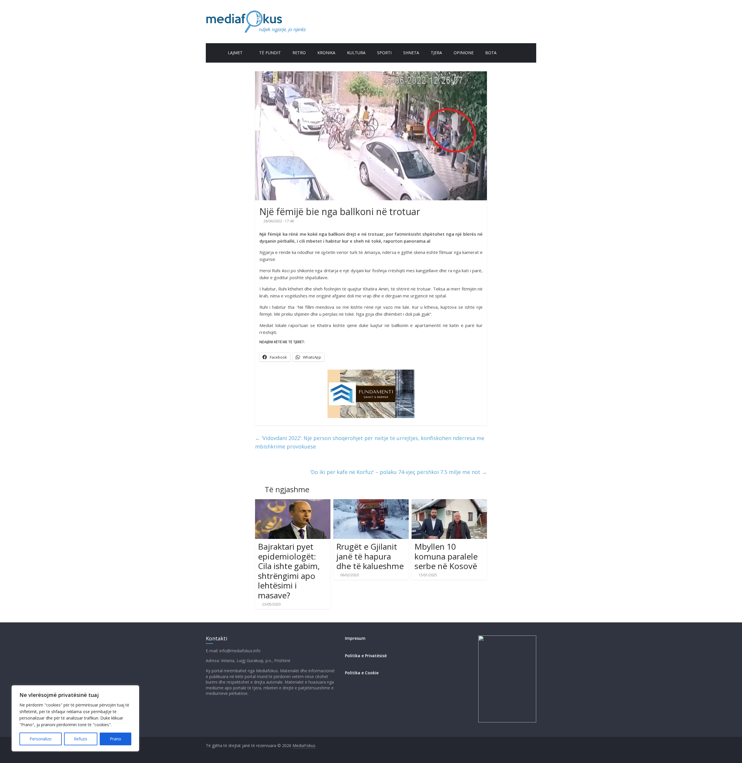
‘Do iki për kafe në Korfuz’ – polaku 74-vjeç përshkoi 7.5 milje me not (398, 471)
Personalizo (41, 739)
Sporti (384, 52)
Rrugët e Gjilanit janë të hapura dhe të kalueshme (370, 556)
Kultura (356, 52)
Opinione (464, 52)
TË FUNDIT (270, 52)
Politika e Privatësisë (366, 655)
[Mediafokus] (214, 52)
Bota (491, 52)
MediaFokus (303, 745)
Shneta (411, 52)
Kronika (326, 52)
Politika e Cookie (362, 672)
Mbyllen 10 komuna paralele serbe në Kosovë (446, 556)
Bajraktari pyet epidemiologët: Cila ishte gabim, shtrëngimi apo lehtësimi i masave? (289, 571)
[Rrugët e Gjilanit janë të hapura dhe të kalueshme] (371, 502)
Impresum (355, 638)
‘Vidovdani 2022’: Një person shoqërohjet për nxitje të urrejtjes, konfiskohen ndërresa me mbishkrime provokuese (369, 442)
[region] (75, 718)
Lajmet (235, 52)
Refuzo (80, 739)
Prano (115, 739)
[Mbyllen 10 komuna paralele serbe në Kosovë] (449, 502)
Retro (299, 52)
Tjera (436, 52)
